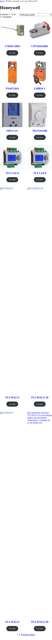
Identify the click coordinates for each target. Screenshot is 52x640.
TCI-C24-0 (39, 173)
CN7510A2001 (39, 46)
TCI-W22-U (12, 397)
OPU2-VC (12, 130)
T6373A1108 (39, 130)
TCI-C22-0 (12, 173)
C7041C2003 (12, 46)
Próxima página (28, 634)
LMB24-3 (39, 88)
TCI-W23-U (12, 621)
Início (2, 1)
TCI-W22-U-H (39, 397)
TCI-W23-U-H (39, 621)
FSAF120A (12, 88)
